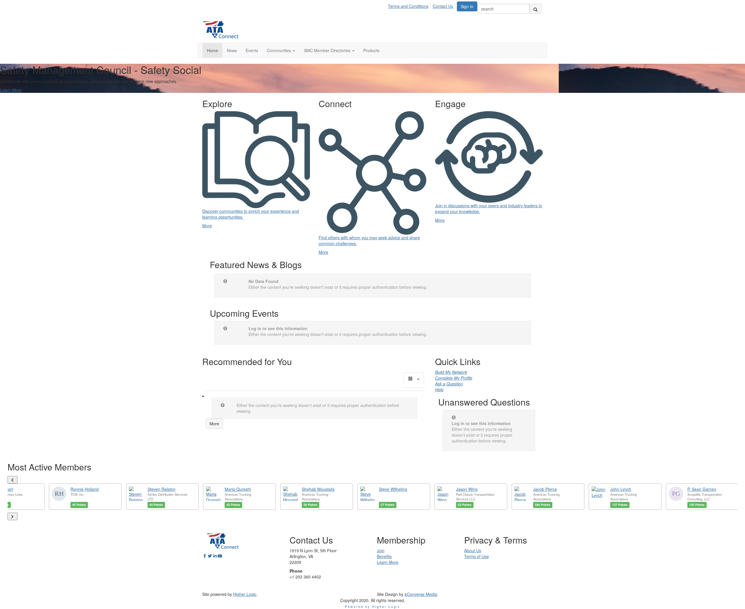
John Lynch (620, 489)
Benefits (384, 556)
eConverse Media (421, 594)
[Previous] (12, 480)
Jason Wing (467, 489)
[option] (85, 497)
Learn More (11, 90)
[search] (535, 9)
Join (380, 550)
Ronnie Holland (84, 489)
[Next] (12, 516)
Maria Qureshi (238, 489)
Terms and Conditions (408, 6)
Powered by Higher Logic (372, 606)
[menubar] (422, 5)
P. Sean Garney (701, 489)
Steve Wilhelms (393, 489)
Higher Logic (244, 594)
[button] (280, 50)
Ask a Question (449, 384)
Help (439, 389)
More (214, 423)
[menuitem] (409, 5)
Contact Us (443, 6)
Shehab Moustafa (318, 489)
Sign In (467, 6)
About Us (472, 550)
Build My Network (451, 372)
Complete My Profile (453, 378)
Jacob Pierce (545, 489)
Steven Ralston (161, 489)
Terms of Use (476, 556)
